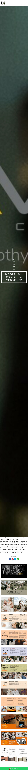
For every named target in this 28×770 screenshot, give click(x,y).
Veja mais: (2, 537)
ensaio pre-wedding (11, 549)
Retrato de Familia (12, 552)
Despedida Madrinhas (4, 544)
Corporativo (19, 542)
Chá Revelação (13, 542)
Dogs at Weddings (24, 544)
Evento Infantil (18, 549)
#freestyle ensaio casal (9, 537)
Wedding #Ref (20, 552)
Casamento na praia (6, 542)
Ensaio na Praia (3, 549)
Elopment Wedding (4, 546)
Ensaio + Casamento (12, 546)
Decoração (24, 542)
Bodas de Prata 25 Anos (10, 541)
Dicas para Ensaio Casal (14, 544)
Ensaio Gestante (12, 547)
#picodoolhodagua (18, 537)
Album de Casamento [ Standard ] (17, 539)
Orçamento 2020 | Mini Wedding (9, 551)
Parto (17, 551)
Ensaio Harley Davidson (21, 547)
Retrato (6, 552)
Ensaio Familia (6, 547)
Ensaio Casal (20, 546)
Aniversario (2, 541)
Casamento (17, 541)
